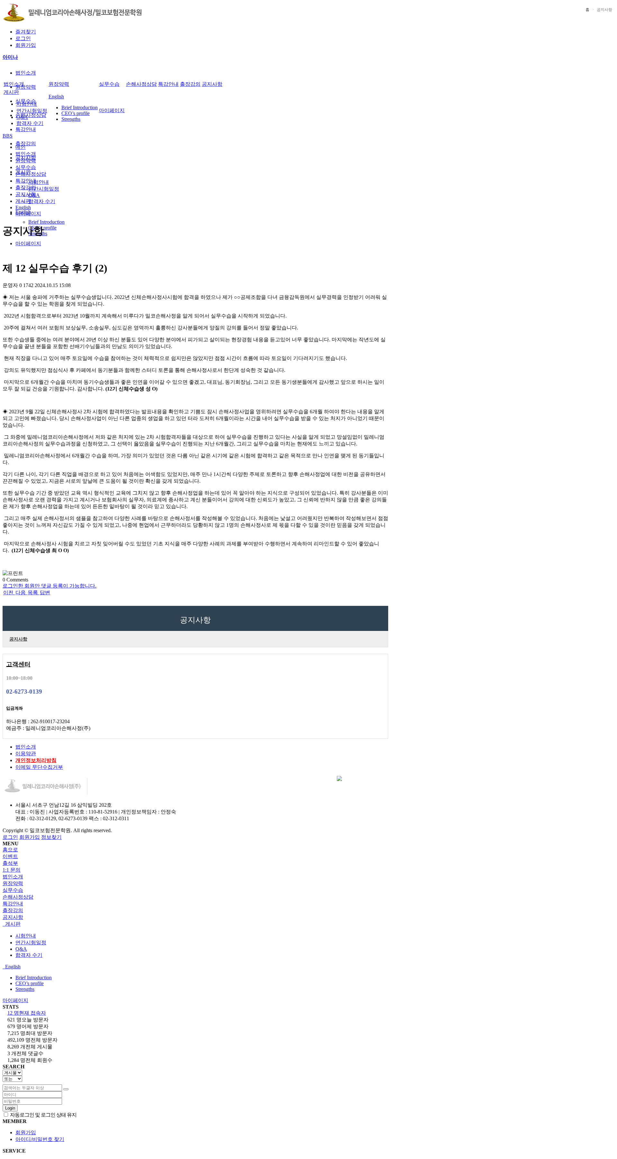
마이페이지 (28, 243)
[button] (9, 592)
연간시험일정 (43, 189)
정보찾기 (51, 837)
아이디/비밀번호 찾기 (39, 1139)
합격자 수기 (41, 201)
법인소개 (25, 73)
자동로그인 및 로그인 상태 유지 (42, 1115)
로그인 (23, 38)
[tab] (308, 877)
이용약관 (25, 753)
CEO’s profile (75, 113)
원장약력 (25, 87)
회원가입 (25, 45)
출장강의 (25, 143)
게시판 (11, 92)
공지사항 (212, 84)
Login (10, 1108)
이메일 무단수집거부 (39, 767)
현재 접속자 (26, 1013)
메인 (20, 147)
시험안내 (38, 182)
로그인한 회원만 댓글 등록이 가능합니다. (49, 585)
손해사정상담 (30, 115)
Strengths (70, 119)
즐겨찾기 (25, 31)
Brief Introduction (46, 222)
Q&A (22, 117)
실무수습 (109, 84)
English (56, 96)
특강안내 (25, 129)
